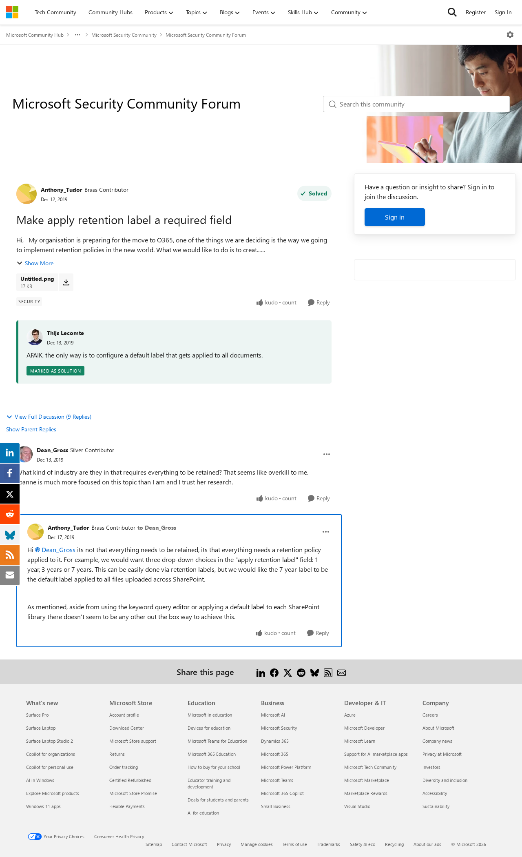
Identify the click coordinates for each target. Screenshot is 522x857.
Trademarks (328, 844)
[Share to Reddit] (301, 671)
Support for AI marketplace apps (376, 754)
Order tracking (123, 767)
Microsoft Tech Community (370, 767)
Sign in (395, 217)
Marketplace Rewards (365, 793)
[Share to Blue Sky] (314, 671)
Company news (437, 741)
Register (476, 12)
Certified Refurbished (130, 780)
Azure (350, 715)
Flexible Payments (127, 806)
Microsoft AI (273, 715)
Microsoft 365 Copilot (282, 793)
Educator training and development (209, 783)
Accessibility (434, 793)
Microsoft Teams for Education (217, 741)
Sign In (503, 12)
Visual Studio (357, 806)
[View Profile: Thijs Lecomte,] (35, 337)
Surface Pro (37, 715)
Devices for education (209, 728)
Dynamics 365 (275, 741)
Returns (117, 754)
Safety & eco (362, 844)
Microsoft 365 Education (212, 754)
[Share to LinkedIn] (261, 671)
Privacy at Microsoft (442, 754)
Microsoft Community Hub (35, 34)
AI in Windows (40, 780)
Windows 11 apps (43, 806)
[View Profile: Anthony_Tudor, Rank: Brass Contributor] (26, 194)
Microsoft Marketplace (366, 780)
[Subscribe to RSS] (328, 671)
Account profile (124, 715)
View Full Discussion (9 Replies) (53, 416)
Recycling (394, 844)
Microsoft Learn (359, 741)
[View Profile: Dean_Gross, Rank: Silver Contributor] (24, 454)
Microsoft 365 (274, 754)
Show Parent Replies (31, 429)
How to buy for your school (214, 767)
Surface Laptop (40, 728)
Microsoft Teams (277, 780)
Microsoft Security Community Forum (206, 34)
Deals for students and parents (218, 800)
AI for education (203, 813)
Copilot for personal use (49, 767)
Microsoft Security (279, 728)
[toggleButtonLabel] (510, 34)
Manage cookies (257, 844)
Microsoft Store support (132, 741)
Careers (430, 715)
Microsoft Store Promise (133, 793)
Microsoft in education (210, 715)
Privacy (224, 844)
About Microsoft (438, 728)
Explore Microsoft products (52, 793)
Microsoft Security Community (124, 34)
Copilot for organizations (50, 754)
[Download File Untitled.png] (65, 282)
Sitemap (154, 844)
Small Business (275, 806)
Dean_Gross (52, 450)
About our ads (427, 844)
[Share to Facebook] (274, 671)
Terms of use (295, 844)
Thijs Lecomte (65, 333)
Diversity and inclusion (444, 780)
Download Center (126, 728)
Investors (431, 767)
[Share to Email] (341, 671)
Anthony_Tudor (61, 189)
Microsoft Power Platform (286, 767)
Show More (39, 263)
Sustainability (435, 806)
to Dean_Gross (156, 527)
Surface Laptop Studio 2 (49, 741)
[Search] (452, 12)
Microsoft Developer (364, 728)
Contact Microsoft (189, 844)
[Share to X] (287, 671)
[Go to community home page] (12, 12)
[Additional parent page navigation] (77, 34)
